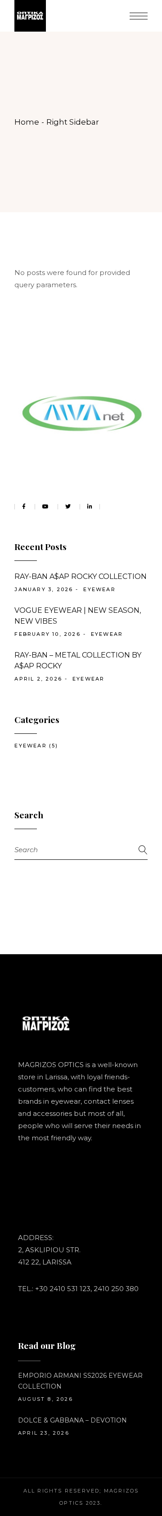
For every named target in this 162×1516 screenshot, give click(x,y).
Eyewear (99, 589)
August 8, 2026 (45, 1399)
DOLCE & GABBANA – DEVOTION (72, 1420)
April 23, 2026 (43, 1433)
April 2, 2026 (38, 679)
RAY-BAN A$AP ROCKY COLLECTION (80, 576)
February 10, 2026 (47, 634)
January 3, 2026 (43, 589)
